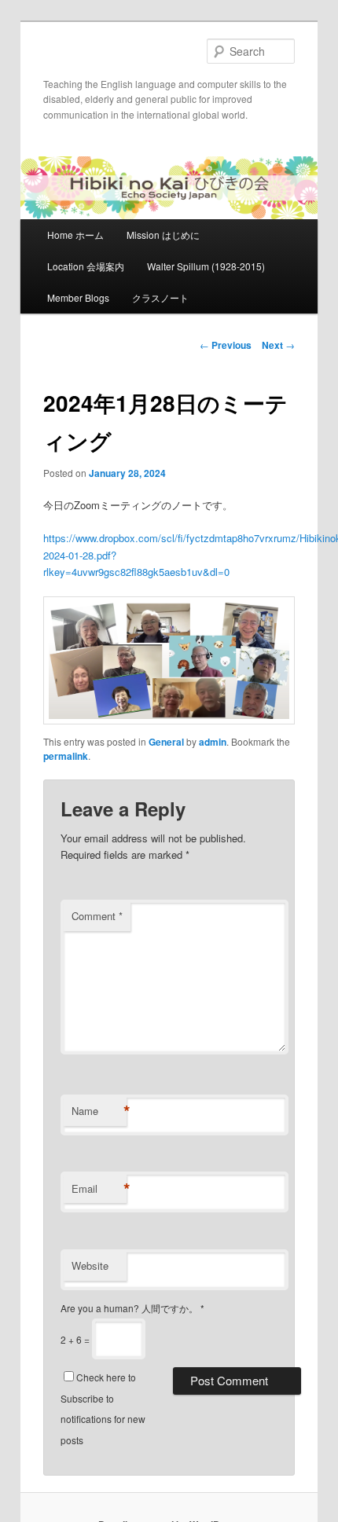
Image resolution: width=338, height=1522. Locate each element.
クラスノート (160, 297)
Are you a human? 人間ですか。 (132, 1308)
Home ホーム (75, 234)
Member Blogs (78, 297)
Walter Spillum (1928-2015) (206, 266)
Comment (97, 915)
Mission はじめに (163, 234)
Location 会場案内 (85, 266)
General (166, 742)
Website (90, 1265)
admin (212, 742)
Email (99, 1188)
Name (99, 1111)
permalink (65, 756)
